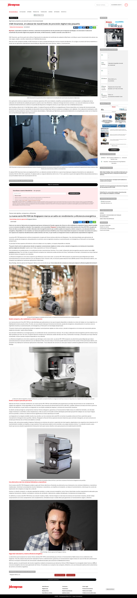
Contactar (65, 586)
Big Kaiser (11, 30)
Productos (36, 11)
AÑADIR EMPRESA (110, 589)
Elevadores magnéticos (115, 96)
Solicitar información (59, 575)
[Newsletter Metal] (114, 125)
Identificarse (45, 586)
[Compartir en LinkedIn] (90, 27)
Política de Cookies (87, 591)
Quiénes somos (66, 593)
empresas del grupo (67, 202)
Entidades (57, 11)
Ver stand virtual (70, 575)
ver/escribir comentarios (53, 579)
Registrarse (45, 588)
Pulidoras (111, 81)
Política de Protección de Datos (34, 200)
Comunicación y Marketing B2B (107, 228)
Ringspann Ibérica (31, 219)
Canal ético (65, 588)
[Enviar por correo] (80, 27)
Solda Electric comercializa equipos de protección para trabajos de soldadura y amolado (113, 193)
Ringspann (54, 227)
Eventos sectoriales (104, 230)
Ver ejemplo (36, 190)
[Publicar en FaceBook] (83, 27)
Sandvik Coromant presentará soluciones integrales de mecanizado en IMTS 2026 (114, 186)
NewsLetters (45, 591)
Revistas (63, 11)
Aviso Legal (25, 200)
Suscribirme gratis (74, 193)
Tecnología (44, 11)
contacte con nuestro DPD (50, 203)
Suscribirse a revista (47, 593)
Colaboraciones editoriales (89, 593)
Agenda (50, 11)
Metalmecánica (13, 11)
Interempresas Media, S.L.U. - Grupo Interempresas (70, 596)
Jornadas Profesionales (105, 225)
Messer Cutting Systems (115, 88)
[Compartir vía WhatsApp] (94, 27)
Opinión (29, 11)
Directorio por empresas (107, 218)
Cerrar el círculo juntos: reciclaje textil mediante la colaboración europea (113, 180)
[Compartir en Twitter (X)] (87, 27)
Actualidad (23, 11)
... (108, 57)
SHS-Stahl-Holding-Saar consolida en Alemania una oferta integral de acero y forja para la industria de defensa (113, 173)
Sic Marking (111, 65)
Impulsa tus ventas (104, 227)
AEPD (92, 203)
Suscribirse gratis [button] (116, 4)
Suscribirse (114, 149)
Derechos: (84, 202)
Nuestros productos (67, 591)
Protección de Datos (87, 588)
